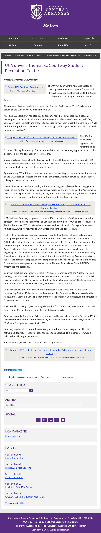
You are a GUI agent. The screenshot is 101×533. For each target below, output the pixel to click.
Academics (63, 38)
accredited (35, 521)
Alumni (31, 55)
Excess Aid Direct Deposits (18, 467)
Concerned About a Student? (62, 525)
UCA (25, 521)
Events (40, 55)
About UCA (63, 45)
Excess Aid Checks (14, 477)
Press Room (47, 377)
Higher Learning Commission (62, 521)
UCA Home (13, 38)
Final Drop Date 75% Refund (19, 487)
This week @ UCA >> (15, 502)
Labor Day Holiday (14, 458)
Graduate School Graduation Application (25, 496)
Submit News (90, 55)
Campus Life (88, 38)
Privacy (82, 525)
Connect (38, 45)
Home (8, 55)
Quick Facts (76, 55)
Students (56, 377)
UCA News (51, 25)
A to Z (88, 45)
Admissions (38, 38)
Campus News (23, 377)
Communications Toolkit (57, 55)
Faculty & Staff (35, 377)
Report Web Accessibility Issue (30, 525)
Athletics (13, 45)
